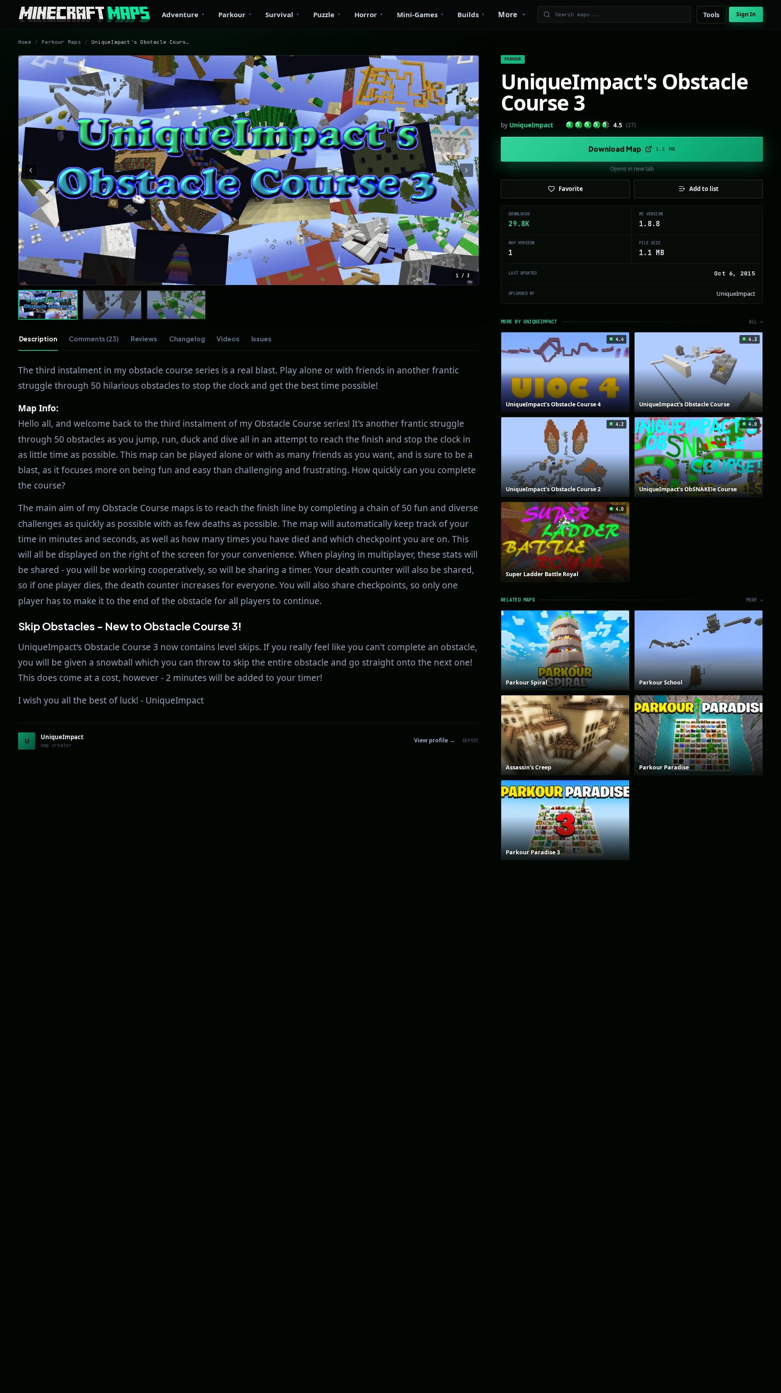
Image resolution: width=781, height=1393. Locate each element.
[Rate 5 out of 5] (606, 125)
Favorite (571, 189)
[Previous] (31, 170)
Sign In (746, 14)
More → (754, 600)
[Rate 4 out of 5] (597, 125)
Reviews (144, 339)
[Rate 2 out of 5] (579, 125)
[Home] (84, 14)
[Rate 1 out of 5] (570, 125)
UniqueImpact (531, 125)
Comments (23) (93, 339)
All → (756, 322)
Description (38, 339)
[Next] (466, 170)
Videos (227, 339)
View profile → (434, 740)
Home (24, 42)
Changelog (187, 339)
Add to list (704, 189)
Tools (711, 14)
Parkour (512, 59)
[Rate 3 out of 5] (588, 125)
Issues (261, 339)
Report (470, 741)
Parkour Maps (61, 42)
